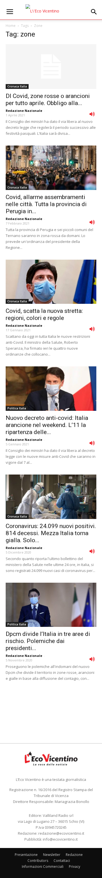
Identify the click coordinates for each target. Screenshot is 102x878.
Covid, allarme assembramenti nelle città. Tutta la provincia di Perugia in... (46, 204)
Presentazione (26, 854)
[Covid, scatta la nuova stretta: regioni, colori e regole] (51, 282)
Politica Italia (16, 408)
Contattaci (62, 860)
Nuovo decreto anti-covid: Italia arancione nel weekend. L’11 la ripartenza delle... (47, 425)
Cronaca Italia (17, 86)
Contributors (37, 860)
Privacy (74, 866)
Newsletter (51, 854)
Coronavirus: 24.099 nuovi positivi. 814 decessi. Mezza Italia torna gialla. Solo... (51, 533)
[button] (94, 12)
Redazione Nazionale (24, 110)
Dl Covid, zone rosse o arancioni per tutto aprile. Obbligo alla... (48, 99)
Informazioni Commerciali (42, 866)
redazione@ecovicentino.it (61, 833)
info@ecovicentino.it (60, 839)
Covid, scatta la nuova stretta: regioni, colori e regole (44, 314)
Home (11, 25)
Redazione (74, 854)
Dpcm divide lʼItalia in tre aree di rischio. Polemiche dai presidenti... (48, 641)
